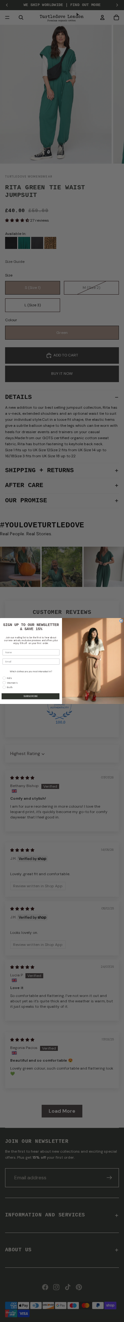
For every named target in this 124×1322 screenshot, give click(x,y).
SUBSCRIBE (31, 696)
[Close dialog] (121, 620)
